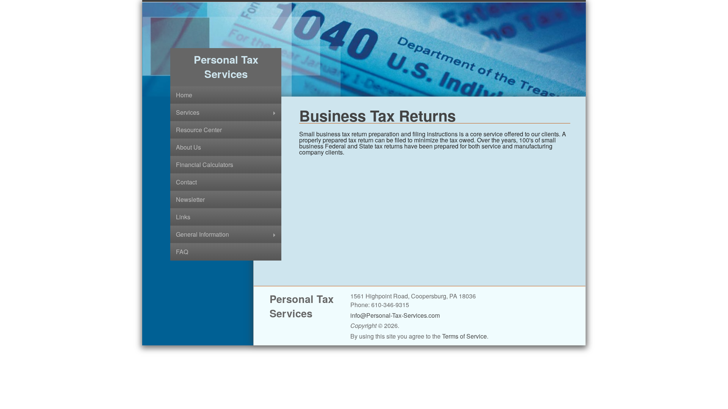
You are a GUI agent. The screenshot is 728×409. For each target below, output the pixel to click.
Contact (186, 182)
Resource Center (199, 129)
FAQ (182, 251)
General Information (202, 234)
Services (187, 112)
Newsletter (190, 199)
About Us (188, 147)
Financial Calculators (204, 164)
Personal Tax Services (226, 66)
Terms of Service (464, 336)
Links (183, 216)
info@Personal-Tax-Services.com (395, 315)
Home (184, 95)
